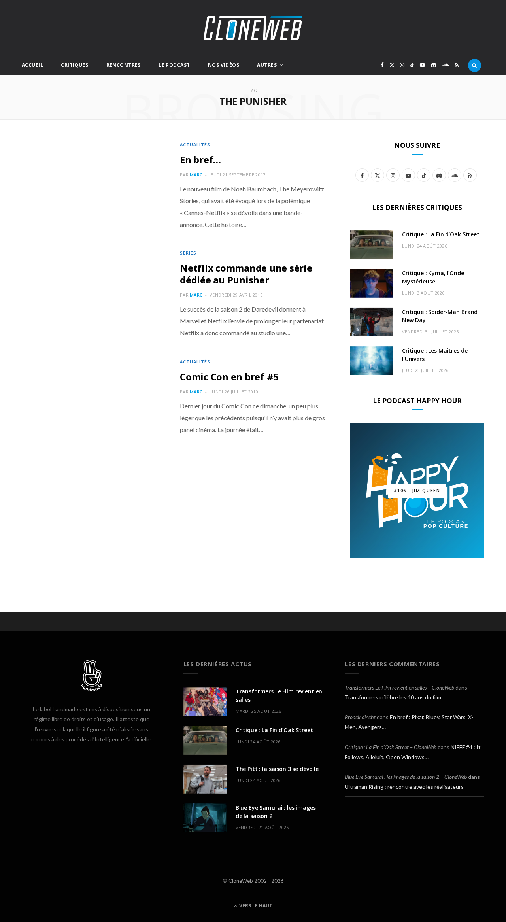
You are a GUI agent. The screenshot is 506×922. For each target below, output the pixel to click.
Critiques (74, 65)
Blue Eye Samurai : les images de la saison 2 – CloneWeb (406, 776)
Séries (188, 253)
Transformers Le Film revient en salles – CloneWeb (399, 687)
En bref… (200, 159)
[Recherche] (474, 65)
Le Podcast (174, 65)
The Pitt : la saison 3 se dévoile (277, 769)
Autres (267, 65)
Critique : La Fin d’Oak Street (441, 234)
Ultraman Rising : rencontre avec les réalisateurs (404, 786)
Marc (196, 175)
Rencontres (123, 65)
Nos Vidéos (223, 65)
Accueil (32, 65)
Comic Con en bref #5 (229, 376)
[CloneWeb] (253, 28)
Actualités (195, 144)
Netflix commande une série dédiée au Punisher (246, 273)
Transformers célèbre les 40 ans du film (393, 697)
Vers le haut (255, 905)
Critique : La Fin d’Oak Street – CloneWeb (390, 747)
